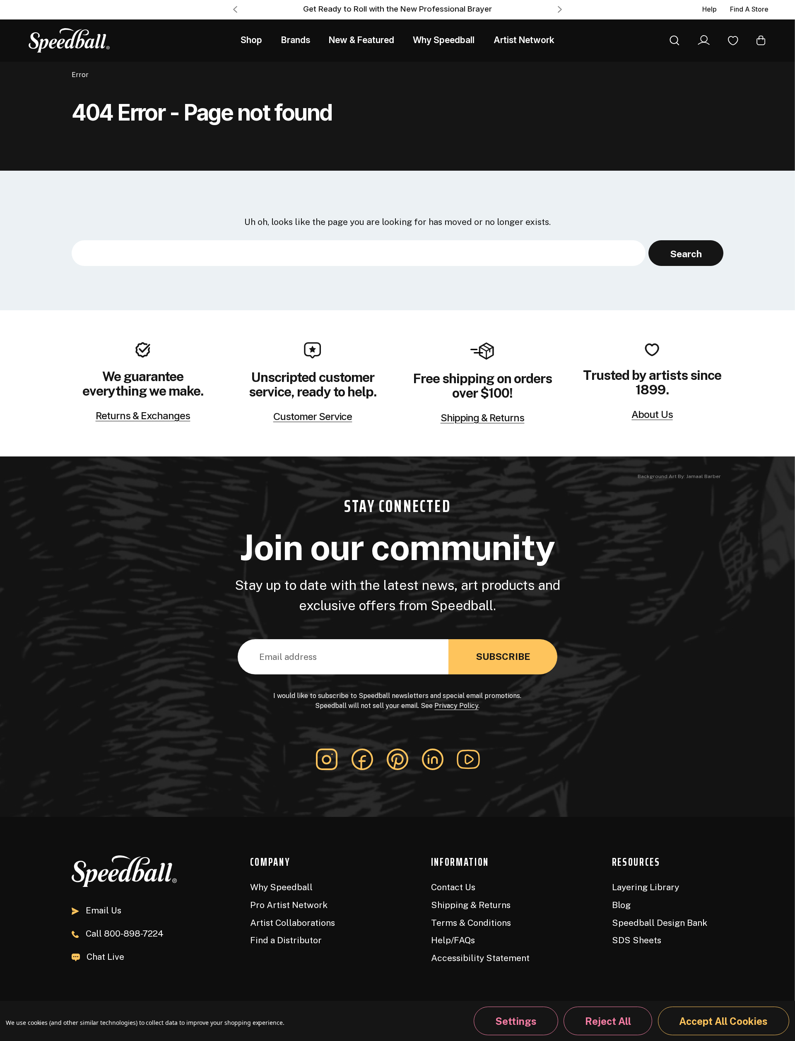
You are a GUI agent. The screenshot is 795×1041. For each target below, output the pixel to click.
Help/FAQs (453, 940)
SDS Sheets (636, 940)
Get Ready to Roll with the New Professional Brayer (397, 9)
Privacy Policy (456, 706)
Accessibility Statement (480, 958)
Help (709, 9)
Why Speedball (444, 39)
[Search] (674, 40)
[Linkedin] (432, 759)
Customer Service (312, 416)
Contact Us (453, 887)
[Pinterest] (397, 759)
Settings (516, 1021)
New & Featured (361, 39)
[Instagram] (326, 759)
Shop (251, 39)
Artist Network (524, 39)
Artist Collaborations (292, 923)
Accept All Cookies (723, 1021)
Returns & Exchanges (143, 416)
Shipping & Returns (483, 418)
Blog (621, 905)
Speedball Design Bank (659, 923)
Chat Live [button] (105, 957)
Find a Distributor (286, 940)
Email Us (103, 910)
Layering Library (645, 887)
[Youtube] (468, 759)
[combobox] (359, 253)
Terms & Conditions (471, 923)
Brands (295, 39)
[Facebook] (362, 759)
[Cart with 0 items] (760, 40)
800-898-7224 (124, 933)
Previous (235, 9)
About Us (651, 414)
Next (560, 9)
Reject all (608, 1021)
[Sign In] (703, 40)
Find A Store (749, 9)
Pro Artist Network (289, 905)
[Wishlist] (733, 40)
